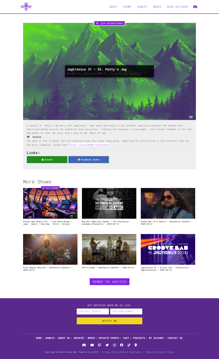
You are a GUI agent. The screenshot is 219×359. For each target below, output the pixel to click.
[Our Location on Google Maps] (136, 345)
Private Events (109, 337)
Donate (49, 337)
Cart (126, 337)
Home (39, 337)
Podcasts (139, 337)
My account (156, 337)
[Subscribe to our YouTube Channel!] (92, 345)
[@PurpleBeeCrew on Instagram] (114, 345)
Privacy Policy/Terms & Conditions (121, 352)
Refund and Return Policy (160, 352)
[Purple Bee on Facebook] (122, 345)
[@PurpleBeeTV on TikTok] (129, 345)
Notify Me (109, 321)
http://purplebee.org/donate (90, 144)
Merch (91, 337)
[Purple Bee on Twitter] (107, 345)
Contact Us (175, 337)
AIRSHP (95, 352)
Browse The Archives (109, 282)
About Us (64, 337)
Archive (79, 337)
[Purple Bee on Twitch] (100, 345)
